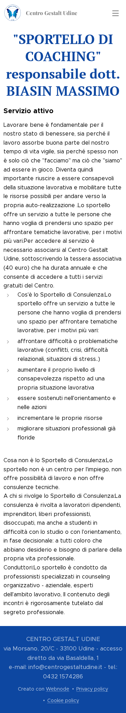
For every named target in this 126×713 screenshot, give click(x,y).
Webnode (57, 689)
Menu (115, 13)
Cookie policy (63, 700)
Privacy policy (92, 689)
